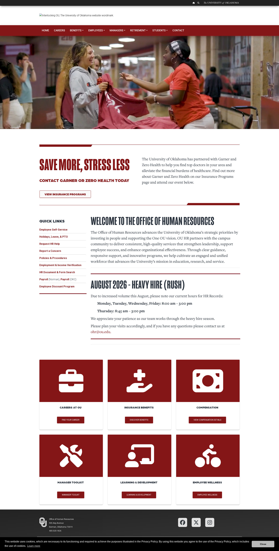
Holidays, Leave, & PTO (53, 236)
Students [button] (159, 30)
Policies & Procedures (53, 258)
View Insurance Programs (65, 194)
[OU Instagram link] (209, 522)
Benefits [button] (76, 30)
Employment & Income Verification (60, 265)
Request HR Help (49, 243)
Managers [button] (116, 30)
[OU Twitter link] (196, 522)
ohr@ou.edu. (101, 331)
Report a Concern (50, 250)
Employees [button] (95, 30)
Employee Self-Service (53, 229)
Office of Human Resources (61, 519)
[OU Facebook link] (182, 522)
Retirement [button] (138, 30)
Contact (178, 30)
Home (45, 30)
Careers (59, 30)
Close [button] (263, 544)
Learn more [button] (33, 546)
